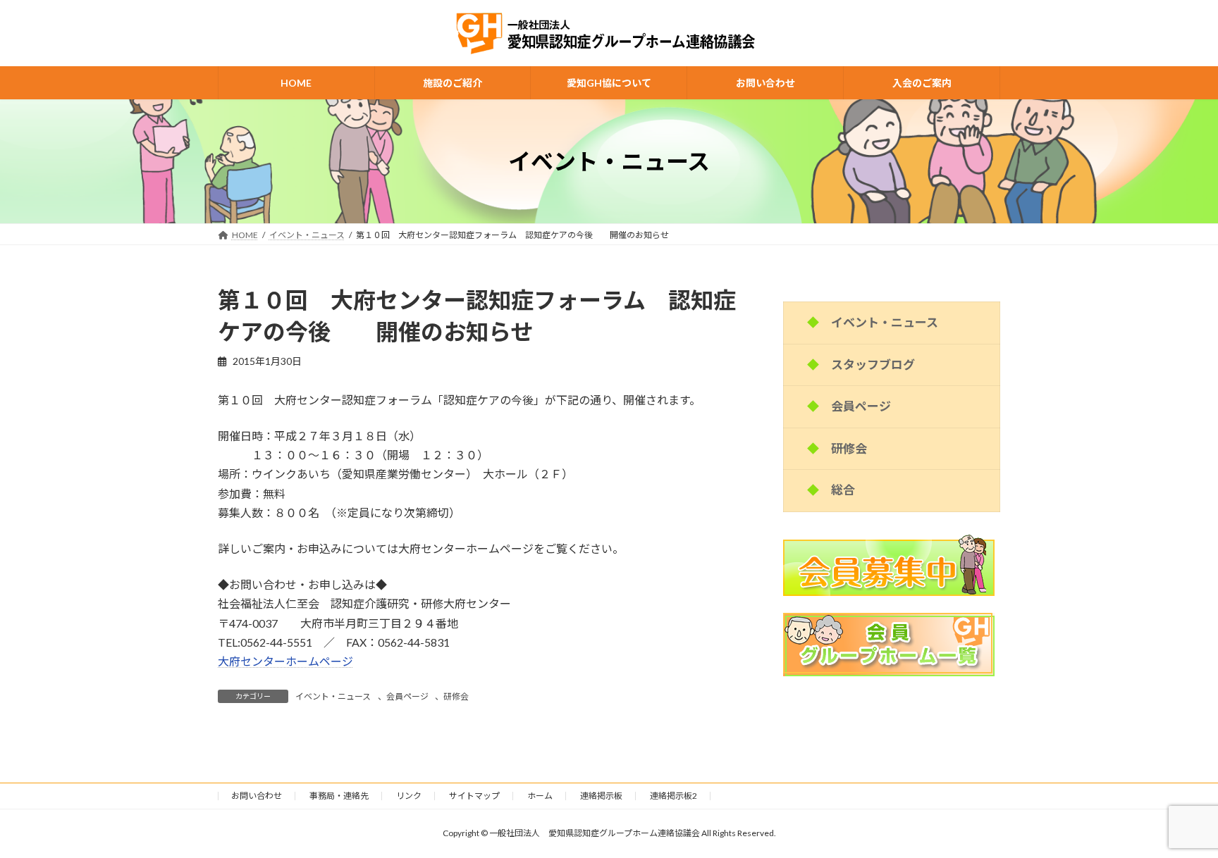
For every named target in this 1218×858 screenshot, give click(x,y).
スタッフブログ (873, 364)
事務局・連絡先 (339, 795)
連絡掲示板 (601, 795)
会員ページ (407, 696)
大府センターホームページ (285, 661)
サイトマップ (474, 795)
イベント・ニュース (333, 696)
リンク (409, 795)
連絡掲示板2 (673, 795)
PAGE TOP (1176, 818)
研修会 (456, 696)
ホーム (540, 795)
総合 (843, 490)
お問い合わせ (256, 795)
